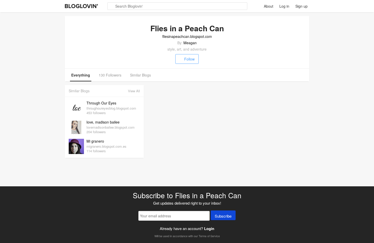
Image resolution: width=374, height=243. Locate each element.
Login (209, 228)
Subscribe (223, 216)
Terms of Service (209, 236)
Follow (189, 59)
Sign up (301, 6)
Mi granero (95, 141)
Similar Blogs (140, 75)
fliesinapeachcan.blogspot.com (187, 36)
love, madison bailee (103, 122)
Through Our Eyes (101, 103)
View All (134, 90)
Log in (284, 6)
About (268, 6)
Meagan (190, 42)
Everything (80, 75)
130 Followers (110, 75)
